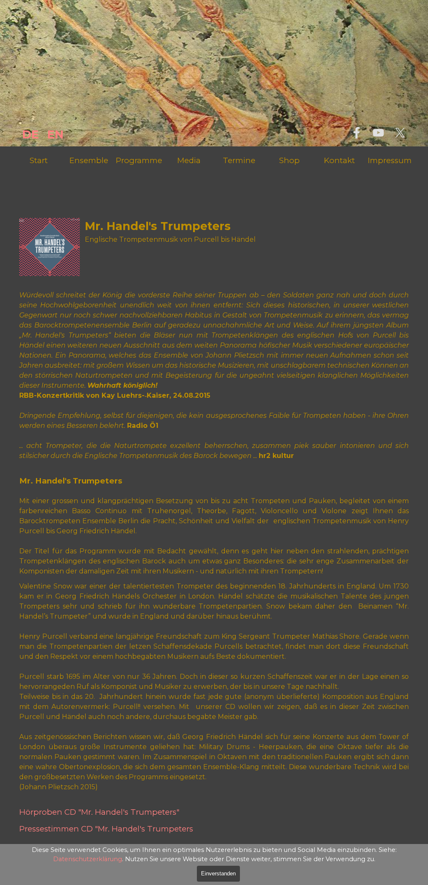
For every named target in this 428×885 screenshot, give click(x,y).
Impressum (390, 160)
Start (39, 160)
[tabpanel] (34, 134)
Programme (139, 160)
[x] (400, 132)
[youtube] (378, 132)
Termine (239, 160)
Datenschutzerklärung (87, 859)
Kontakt (339, 160)
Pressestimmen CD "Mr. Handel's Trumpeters (106, 829)
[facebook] (356, 132)
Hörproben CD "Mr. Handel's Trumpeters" (99, 812)
